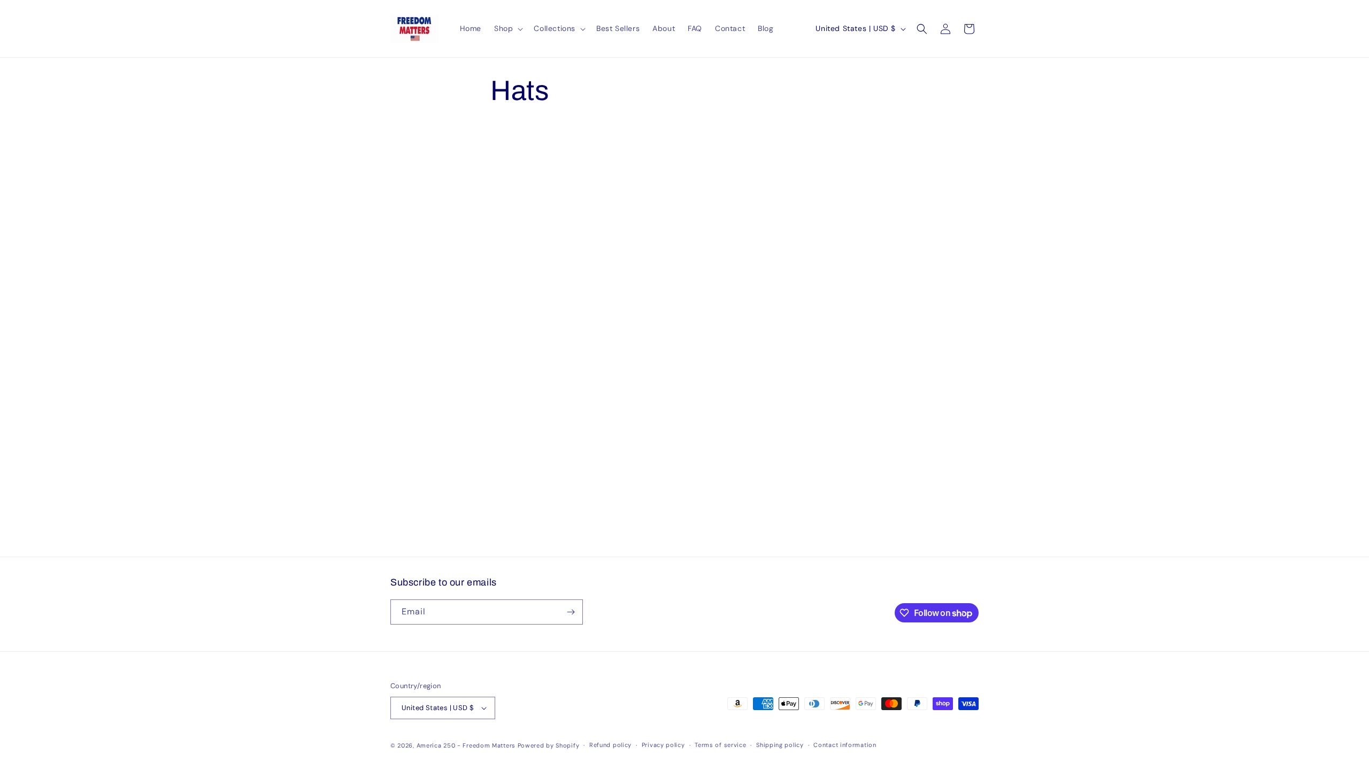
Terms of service (720, 745)
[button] (507, 28)
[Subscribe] (570, 612)
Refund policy (610, 745)
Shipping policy (780, 745)
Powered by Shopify (549, 745)
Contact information (844, 745)
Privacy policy (663, 745)
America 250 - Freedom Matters (467, 745)
